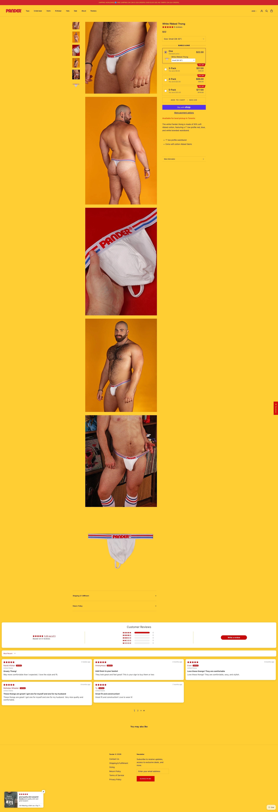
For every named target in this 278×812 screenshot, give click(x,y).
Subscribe (145, 779)
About (84, 11)
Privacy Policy (115, 779)
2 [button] (137, 710)
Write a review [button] (234, 637)
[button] (168, 27)
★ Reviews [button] (276, 408)
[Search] (267, 11)
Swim (49, 11)
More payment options (184, 113)
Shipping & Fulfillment (81, 596)
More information (169, 159)
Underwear (38, 11)
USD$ (253, 11)
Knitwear (58, 11)
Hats (67, 11)
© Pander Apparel (14, 803)
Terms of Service (116, 775)
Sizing (112, 767)
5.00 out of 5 (49, 636)
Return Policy (78, 606)
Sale (75, 11)
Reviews (93, 11)
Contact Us (114, 759)
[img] (8, 662)
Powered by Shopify (17, 806)
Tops (27, 11)
